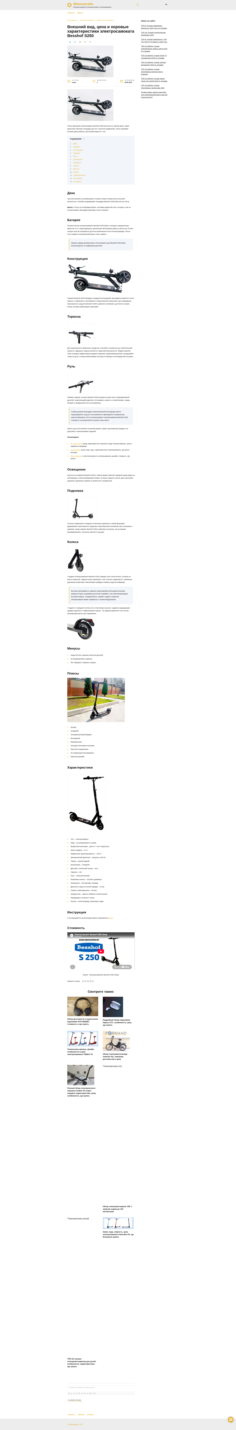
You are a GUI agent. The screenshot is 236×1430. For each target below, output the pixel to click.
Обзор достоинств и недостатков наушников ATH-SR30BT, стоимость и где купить (82, 1021)
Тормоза (76, 153)
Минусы (76, 169)
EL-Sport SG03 (76, 444)
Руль (75, 156)
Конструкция (78, 150)
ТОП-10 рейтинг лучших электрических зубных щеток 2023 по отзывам (154, 48)
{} (92, 1393)
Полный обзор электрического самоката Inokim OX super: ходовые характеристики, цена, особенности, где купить (81, 1092)
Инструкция (77, 178)
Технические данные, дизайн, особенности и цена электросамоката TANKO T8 (80, 1051)
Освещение (77, 159)
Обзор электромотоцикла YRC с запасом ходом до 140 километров (117, 1209)
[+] (95, 1393)
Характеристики (79, 175)
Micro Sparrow (76, 456)
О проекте (71, 1414)
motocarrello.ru (74, 1424)
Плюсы (76, 172)
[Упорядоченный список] (79, 1393)
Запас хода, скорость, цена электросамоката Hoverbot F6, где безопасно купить (118, 1234)
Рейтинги (71, 13)
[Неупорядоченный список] (82, 1393)
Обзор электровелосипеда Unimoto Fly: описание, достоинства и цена (115, 1056)
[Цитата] (84, 1393)
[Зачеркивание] (77, 1393)
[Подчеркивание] (74, 1393)
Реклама (90, 1414)
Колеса (76, 166)
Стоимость (77, 182)
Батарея (76, 147)
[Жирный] (69, 1393)
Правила (81, 1414)
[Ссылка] (89, 1393)
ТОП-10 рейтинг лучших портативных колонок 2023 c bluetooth (152, 71)
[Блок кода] (87, 1393)
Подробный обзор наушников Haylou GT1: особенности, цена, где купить (117, 1022)
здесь (111, 918)
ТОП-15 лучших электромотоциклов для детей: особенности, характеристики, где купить (81, 1363)
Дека (75, 144)
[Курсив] (71, 1393)
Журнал (80, 13)
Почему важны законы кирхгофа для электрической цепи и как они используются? (154, 94)
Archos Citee (75, 450)
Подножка (77, 163)
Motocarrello (83, 4)
